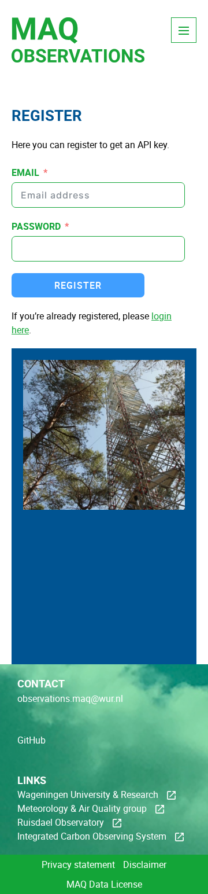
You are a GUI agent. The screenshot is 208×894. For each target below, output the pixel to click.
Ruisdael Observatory (60, 822)
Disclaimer (144, 864)
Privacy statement (78, 864)
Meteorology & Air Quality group (82, 808)
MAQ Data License (104, 884)
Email (25, 172)
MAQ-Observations (78, 55)
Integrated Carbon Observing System (91, 836)
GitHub (31, 740)
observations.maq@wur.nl (70, 698)
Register (78, 285)
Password (36, 226)
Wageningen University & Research (87, 794)
